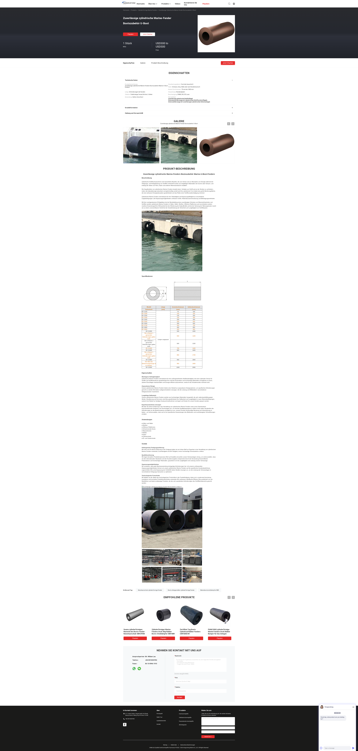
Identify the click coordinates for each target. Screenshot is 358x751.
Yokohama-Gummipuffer (185, 717)
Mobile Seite (174, 745)
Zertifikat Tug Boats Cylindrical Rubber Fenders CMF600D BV (163, 631)
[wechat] (139, 668)
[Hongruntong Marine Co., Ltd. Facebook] (124, 724)
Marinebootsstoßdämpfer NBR (209, 590)
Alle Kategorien (183, 724)
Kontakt (179, 697)
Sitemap (165, 745)
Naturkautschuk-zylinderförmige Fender (150, 590)
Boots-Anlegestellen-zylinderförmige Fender (181, 590)
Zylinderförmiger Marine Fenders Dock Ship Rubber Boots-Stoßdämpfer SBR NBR (136, 631)
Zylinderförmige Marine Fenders (147, 10)
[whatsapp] (134, 668)
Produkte (134, 10)
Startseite (126, 10)
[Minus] (353, 707)
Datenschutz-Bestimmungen (187, 745)
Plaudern (130, 34)
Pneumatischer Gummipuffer (186, 721)
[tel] (144, 668)
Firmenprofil (159, 713)
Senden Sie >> (208, 736)
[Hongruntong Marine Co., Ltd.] (129, 3)
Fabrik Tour (159, 717)
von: (176, 677)
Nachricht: (178, 656)
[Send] (353, 748)
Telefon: (177, 687)
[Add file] (321, 748)
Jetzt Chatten (147, 34)
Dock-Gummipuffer (183, 713)
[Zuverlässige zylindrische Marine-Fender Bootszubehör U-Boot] (216, 33)
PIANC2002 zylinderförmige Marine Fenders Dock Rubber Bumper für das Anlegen (192, 631)
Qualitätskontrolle (161, 720)
